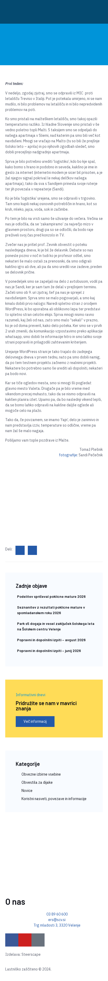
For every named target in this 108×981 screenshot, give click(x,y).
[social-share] (20, 550)
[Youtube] (24, 940)
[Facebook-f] (11, 940)
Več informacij (35, 721)
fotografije (68, 455)
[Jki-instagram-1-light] (38, 940)
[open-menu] (95, 12)
